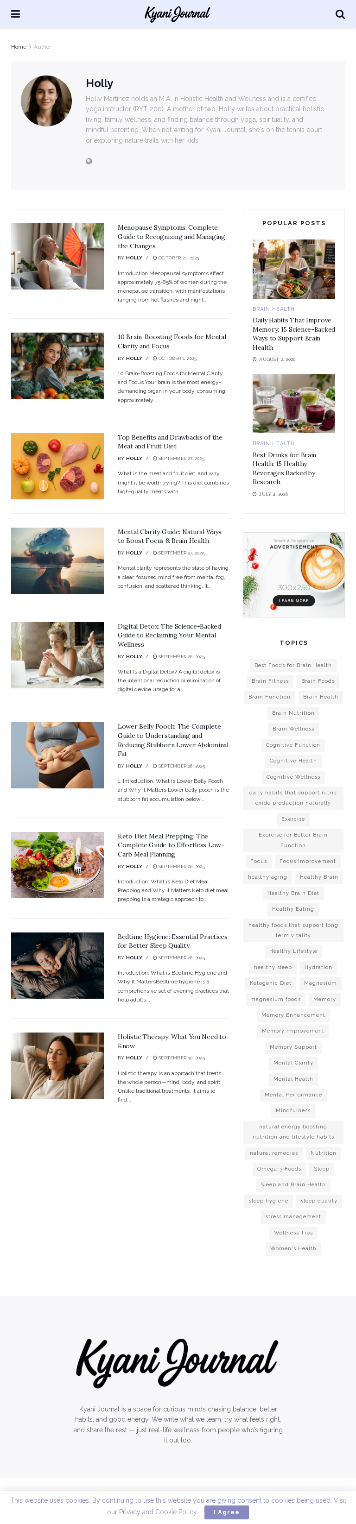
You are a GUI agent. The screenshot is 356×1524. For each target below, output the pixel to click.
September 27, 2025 (180, 458)
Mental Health (293, 1079)
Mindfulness (293, 1111)
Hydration (318, 967)
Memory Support (293, 1047)
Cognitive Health (293, 761)
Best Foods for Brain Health (293, 665)
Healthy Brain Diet (293, 893)
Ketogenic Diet (271, 983)
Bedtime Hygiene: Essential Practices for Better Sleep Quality (173, 941)
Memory (324, 999)
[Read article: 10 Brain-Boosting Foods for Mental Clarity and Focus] (57, 366)
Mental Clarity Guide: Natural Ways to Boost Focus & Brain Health (169, 536)
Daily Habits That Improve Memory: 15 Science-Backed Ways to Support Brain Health (294, 334)
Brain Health (274, 309)
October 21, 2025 (178, 257)
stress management (293, 1217)
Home (18, 47)
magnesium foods (275, 999)
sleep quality (319, 1201)
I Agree (227, 1512)
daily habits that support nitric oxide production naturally (293, 798)
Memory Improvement (293, 1031)
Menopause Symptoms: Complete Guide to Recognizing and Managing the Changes (171, 236)
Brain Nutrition (293, 713)
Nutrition (324, 1153)
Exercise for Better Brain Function (293, 840)
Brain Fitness (270, 681)
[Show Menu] (15, 14)
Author (42, 47)
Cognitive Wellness (293, 777)
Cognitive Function (293, 745)
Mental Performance (293, 1095)
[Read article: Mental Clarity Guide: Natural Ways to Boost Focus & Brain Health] (57, 561)
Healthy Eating (293, 909)
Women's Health (293, 1249)
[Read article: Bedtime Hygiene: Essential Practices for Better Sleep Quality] (57, 965)
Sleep (322, 1169)
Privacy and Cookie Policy (158, 1512)
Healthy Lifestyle (293, 951)
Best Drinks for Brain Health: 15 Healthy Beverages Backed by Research (284, 468)
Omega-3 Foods (279, 1169)
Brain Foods (318, 681)
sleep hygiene (268, 1201)
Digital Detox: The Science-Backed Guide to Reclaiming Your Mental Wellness (169, 635)
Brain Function (269, 697)
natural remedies (274, 1153)
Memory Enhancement (293, 1015)
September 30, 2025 (181, 1057)
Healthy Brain (319, 877)
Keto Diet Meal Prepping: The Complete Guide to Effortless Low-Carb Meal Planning (171, 845)
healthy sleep (273, 967)
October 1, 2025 (177, 358)
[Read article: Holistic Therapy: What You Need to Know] (57, 1066)
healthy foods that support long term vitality (293, 930)
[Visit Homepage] (177, 14)
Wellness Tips (293, 1233)
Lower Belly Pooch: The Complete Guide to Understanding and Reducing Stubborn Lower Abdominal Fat (173, 740)
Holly (134, 257)
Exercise (293, 819)
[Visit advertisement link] (294, 574)
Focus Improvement (308, 861)
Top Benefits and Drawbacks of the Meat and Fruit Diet (170, 442)
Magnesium (320, 983)
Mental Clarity (293, 1063)
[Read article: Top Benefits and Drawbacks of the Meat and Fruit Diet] (57, 466)
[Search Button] (340, 14)
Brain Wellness (293, 729)
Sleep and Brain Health (293, 1185)
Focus (258, 861)
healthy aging (267, 877)
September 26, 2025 (181, 656)
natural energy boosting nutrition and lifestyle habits (293, 1132)
